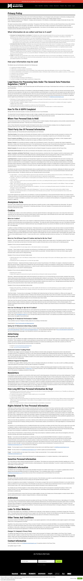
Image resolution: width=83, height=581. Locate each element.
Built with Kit (41, 565)
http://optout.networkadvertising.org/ (30, 329)
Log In (73, 5)
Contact (69, 5)
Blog (66, 5)
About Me (41, 5)
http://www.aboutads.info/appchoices (65, 329)
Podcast (62, 5)
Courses (51, 5)
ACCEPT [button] (79, 578)
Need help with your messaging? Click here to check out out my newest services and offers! (41, 1)
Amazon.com (29, 368)
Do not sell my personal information (8, 579)
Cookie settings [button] (73, 578)
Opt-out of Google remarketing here (21, 347)
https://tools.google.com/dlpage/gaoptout (24, 323)
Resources (56, 5)
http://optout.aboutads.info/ (14, 329)
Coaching (46, 5)
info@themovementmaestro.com (57, 96)
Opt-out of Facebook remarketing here (23, 345)
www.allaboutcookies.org (21, 314)
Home (36, 5)
